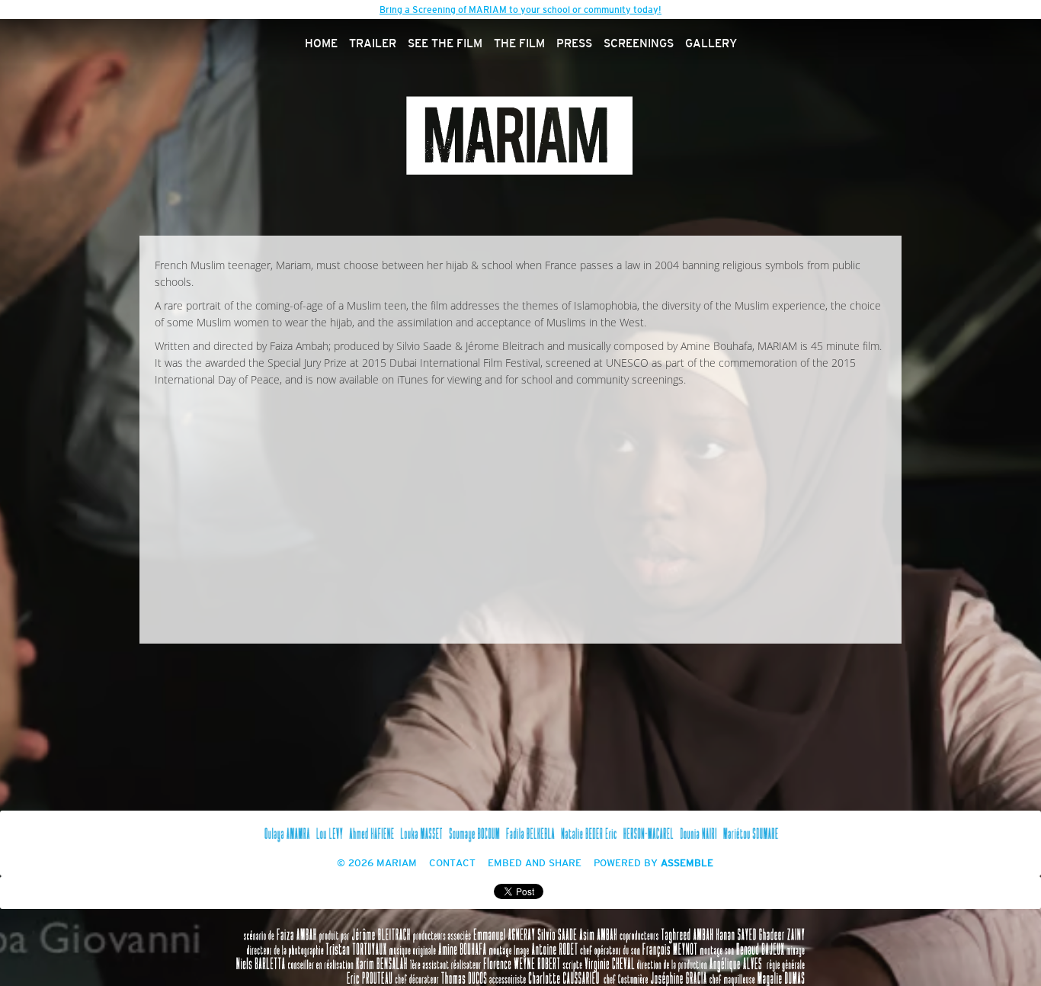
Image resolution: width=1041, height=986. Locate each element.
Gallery (711, 44)
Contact (452, 864)
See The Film (445, 44)
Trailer (372, 44)
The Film (519, 44)
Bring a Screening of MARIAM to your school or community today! (520, 9)
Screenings (639, 44)
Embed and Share (534, 864)
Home (321, 44)
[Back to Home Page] (520, 135)
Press (574, 44)
